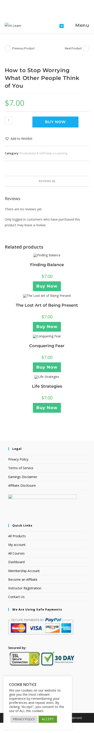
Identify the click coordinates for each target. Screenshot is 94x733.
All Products (17, 536)
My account (17, 544)
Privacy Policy (18, 459)
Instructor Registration (24, 588)
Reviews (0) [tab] (47, 181)
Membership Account (24, 571)
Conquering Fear (47, 345)
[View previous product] (8, 48)
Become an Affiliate (22, 579)
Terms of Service (20, 468)
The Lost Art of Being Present (47, 305)
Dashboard (16, 562)
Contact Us (16, 597)
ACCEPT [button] (48, 719)
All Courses (16, 553)
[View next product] (86, 48)
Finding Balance (47, 264)
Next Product (73, 48)
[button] (18, 138)
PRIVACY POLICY (24, 719)
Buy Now (55, 122)
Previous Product (23, 48)
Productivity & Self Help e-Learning (43, 153)
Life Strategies (47, 386)
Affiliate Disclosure (22, 485)
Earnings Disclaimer (22, 477)
